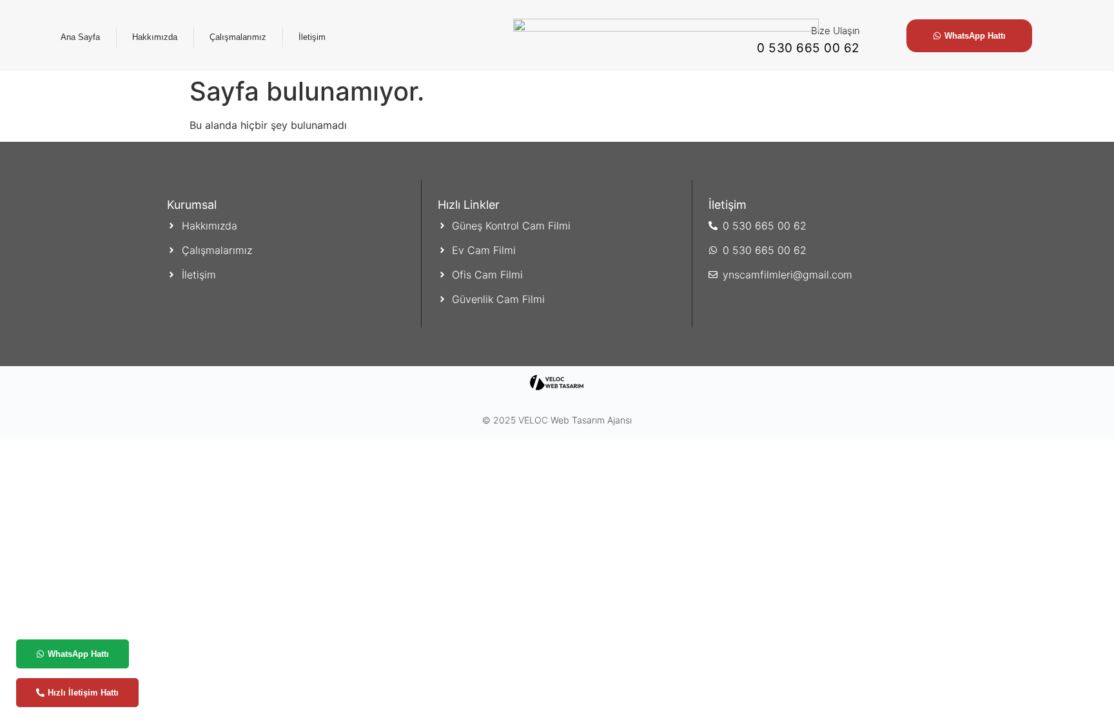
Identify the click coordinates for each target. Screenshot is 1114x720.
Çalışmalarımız (238, 37)
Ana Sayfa (80, 37)
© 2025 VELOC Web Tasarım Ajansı (557, 419)
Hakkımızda (154, 37)
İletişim (312, 37)
